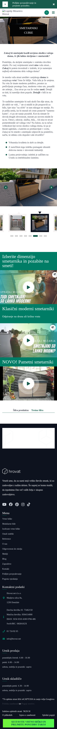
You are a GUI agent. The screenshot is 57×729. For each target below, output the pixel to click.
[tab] (11, 236)
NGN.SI (26, 711)
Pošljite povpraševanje (11, 574)
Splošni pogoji (48, 715)
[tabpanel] (40, 221)
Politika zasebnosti (10, 704)
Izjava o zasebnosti (27, 715)
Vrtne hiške (7, 519)
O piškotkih (7, 715)
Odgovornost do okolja (12, 549)
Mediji (5, 554)
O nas (4, 544)
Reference (6, 539)
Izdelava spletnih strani (12, 711)
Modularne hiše (9, 524)
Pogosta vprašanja (10, 579)
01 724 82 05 (12, 631)
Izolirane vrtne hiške (11, 529)
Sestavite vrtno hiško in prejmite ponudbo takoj (28, 723)
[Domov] (15, 12)
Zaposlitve (6, 564)
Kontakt (5, 569)
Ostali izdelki (8, 534)
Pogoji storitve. (28, 704)
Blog (4, 559)
